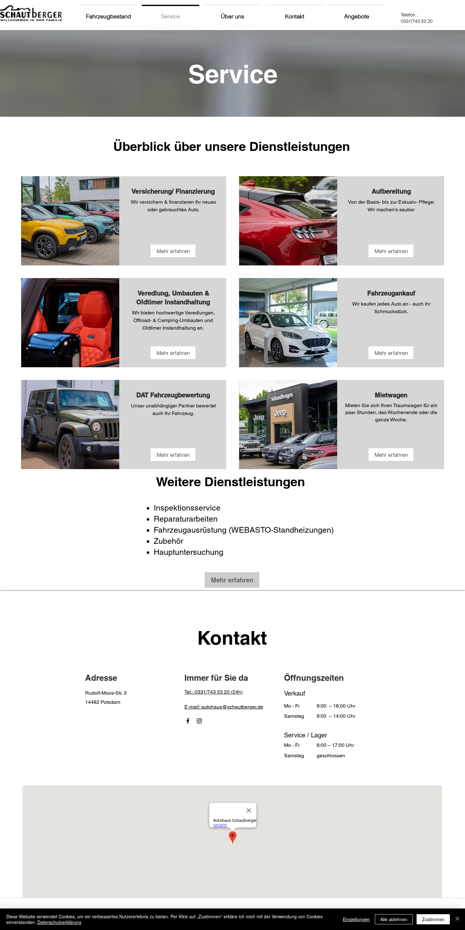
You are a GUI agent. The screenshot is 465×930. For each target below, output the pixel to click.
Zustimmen (433, 919)
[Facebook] (187, 720)
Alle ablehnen (393, 919)
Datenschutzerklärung (59, 922)
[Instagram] (199, 720)
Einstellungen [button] (356, 919)
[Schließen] (457, 919)
